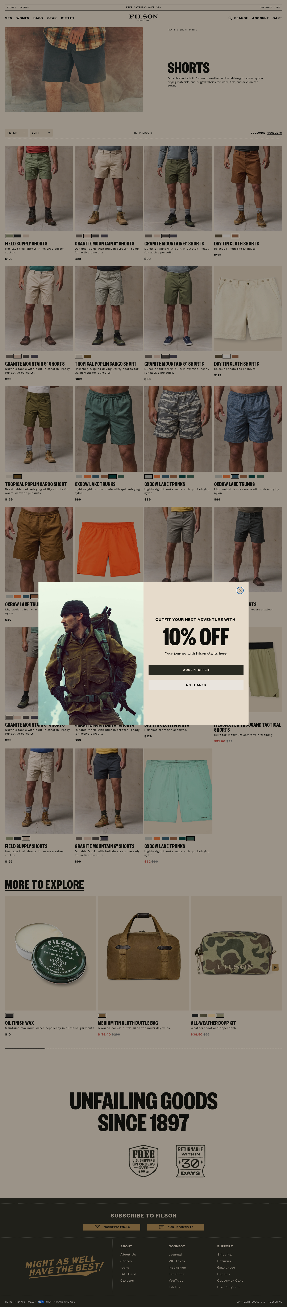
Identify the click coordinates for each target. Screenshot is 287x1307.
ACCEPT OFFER (196, 670)
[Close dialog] (240, 590)
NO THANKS (196, 685)
